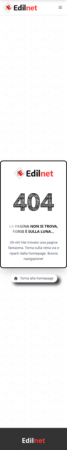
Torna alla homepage (36, 278)
